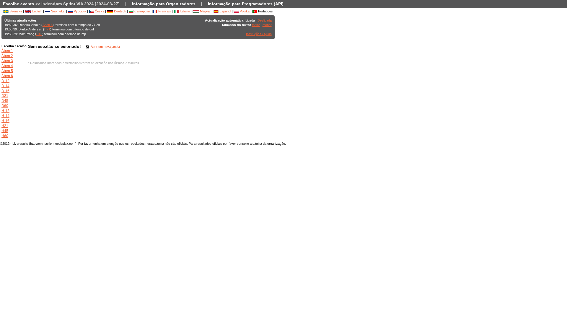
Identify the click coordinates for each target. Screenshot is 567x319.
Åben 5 (48, 25)
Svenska (15, 11)
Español (225, 11)
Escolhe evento (18, 3)
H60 (4, 136)
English (36, 11)
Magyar (205, 11)
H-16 (5, 121)
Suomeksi (57, 11)
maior (256, 25)
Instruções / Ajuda (259, 34)
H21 (47, 29)
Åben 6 (7, 76)
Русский (79, 11)
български (141, 11)
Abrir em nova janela (105, 46)
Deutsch (119, 11)
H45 (39, 34)
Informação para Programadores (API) (246, 3)
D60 (4, 106)
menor (267, 25)
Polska (244, 11)
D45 (4, 101)
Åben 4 (7, 66)
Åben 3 (7, 61)
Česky (99, 11)
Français (164, 11)
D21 (4, 96)
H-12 (5, 111)
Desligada (265, 20)
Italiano (184, 11)
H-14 (5, 116)
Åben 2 (7, 56)
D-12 (5, 81)
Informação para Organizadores (163, 3)
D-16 (5, 91)
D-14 (5, 86)
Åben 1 (7, 51)
